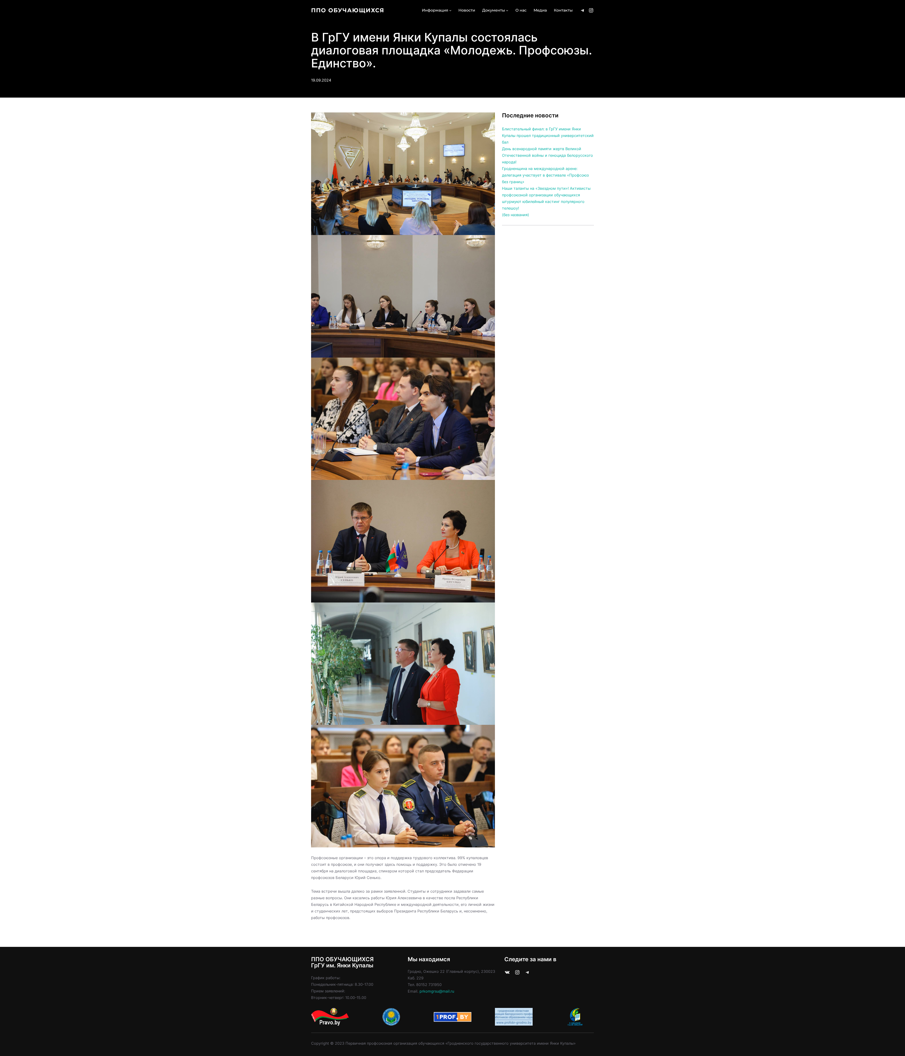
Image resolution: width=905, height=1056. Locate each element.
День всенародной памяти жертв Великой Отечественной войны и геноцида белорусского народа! (547, 155)
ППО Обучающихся (347, 10)
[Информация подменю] (450, 10)
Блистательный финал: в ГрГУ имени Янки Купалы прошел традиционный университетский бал (548, 135)
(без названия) (515, 214)
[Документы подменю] (507, 10)
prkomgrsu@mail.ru (437, 991)
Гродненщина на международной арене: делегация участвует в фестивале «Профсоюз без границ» (545, 175)
